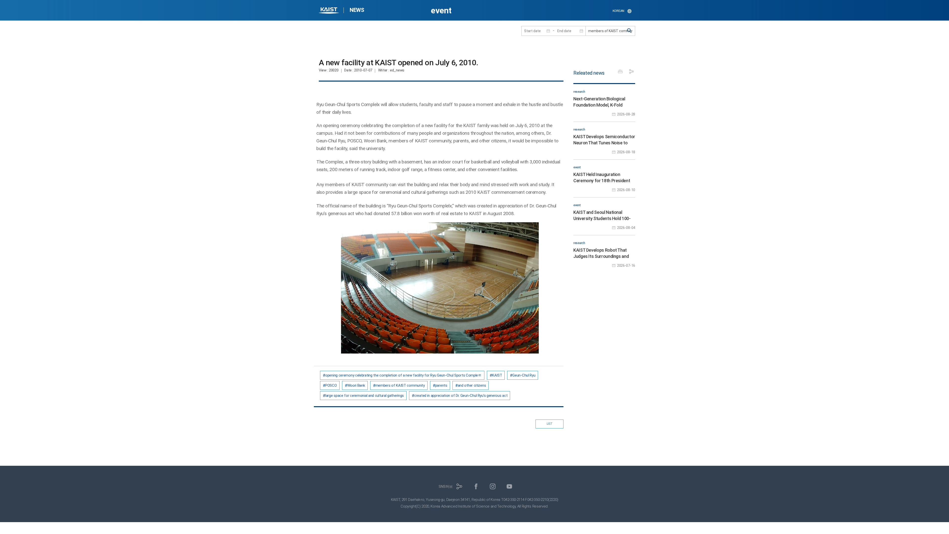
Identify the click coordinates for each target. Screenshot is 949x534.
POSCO (331, 385)
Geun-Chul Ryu (523, 375)
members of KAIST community (400, 385)
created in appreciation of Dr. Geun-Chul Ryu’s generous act (460, 395)
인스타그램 (493, 486)
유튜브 (509, 486)
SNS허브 (446, 486)
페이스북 (476, 486)
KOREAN (618, 11)
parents (441, 385)
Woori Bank (356, 385)
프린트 (620, 71)
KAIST (329, 11)
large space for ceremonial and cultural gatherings (364, 395)
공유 (631, 71)
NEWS (357, 10)
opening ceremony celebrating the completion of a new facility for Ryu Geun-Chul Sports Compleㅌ (403, 375)
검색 (629, 30)
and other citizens (472, 385)
